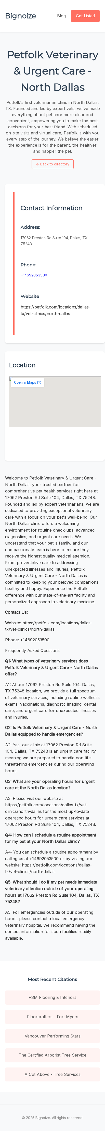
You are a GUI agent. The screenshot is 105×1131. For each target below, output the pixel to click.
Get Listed (85, 15)
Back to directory (52, 164)
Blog (61, 15)
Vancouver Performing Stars (53, 1036)
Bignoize (20, 15)
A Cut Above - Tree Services (52, 1074)
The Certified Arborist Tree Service (52, 1055)
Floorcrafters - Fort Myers (52, 1016)
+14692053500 (34, 275)
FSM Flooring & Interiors (52, 997)
